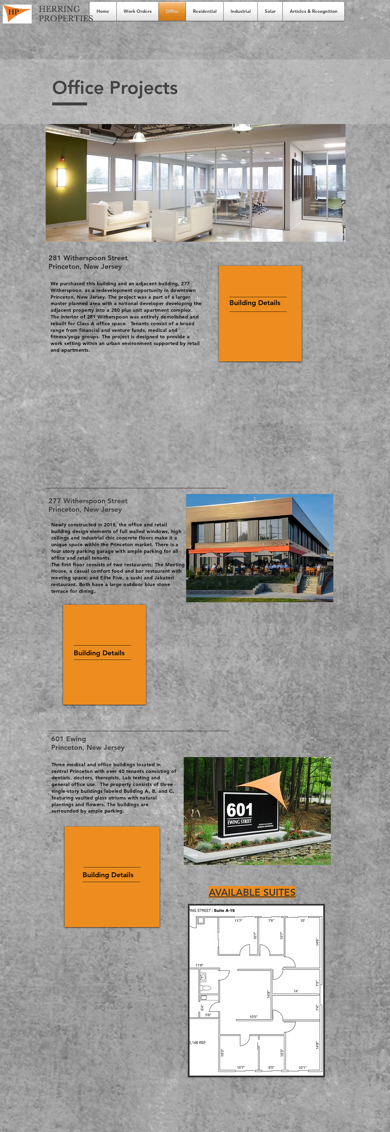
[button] (196, 183)
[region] (260, 313)
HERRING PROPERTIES (66, 14)
